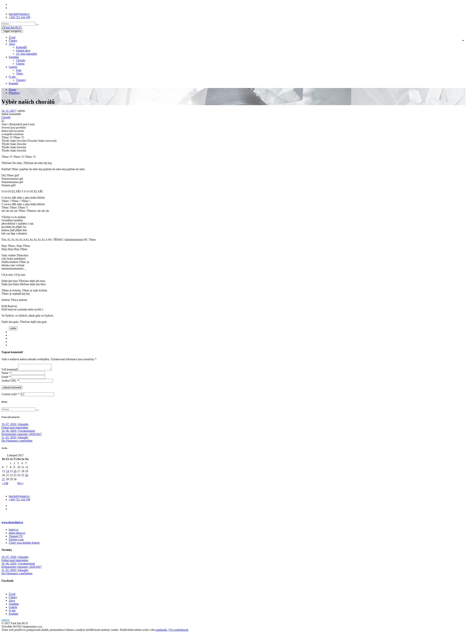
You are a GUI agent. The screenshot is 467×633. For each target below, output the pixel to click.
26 (26, 475)
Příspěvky (14, 92)
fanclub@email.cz (19, 14)
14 (7, 471)
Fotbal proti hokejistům (14, 427)
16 (14, 471)
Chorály (6, 117)
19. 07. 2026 (9, 424)
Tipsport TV (16, 536)
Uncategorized (26, 430)
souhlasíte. (162, 629)
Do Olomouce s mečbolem (16, 440)
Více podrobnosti (178, 629)
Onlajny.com (16, 539)
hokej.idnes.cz (17, 532)
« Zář (5, 483)
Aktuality (23, 424)
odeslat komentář (12, 387)
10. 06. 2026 (9, 430)
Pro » (20, 483)
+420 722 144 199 (19, 17)
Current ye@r (10, 394)
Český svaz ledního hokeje (24, 542)
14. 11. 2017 (8, 110)
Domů (12, 89)
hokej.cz (13, 529)
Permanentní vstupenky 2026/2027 (21, 434)
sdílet (13, 328)
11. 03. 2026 (9, 437)
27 (3, 479)
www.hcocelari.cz (12, 522)
